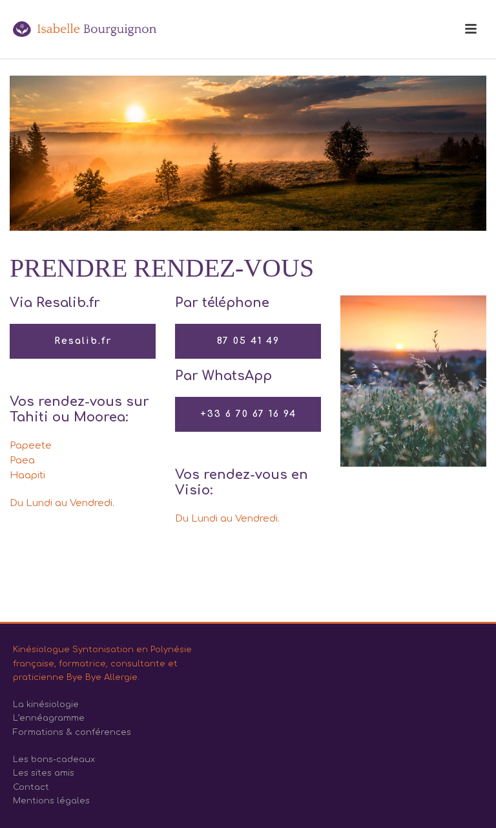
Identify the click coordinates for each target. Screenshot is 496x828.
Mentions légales (51, 800)
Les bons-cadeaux (54, 759)
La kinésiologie (46, 704)
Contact (31, 787)
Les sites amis (43, 773)
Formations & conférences (72, 732)
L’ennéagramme (49, 718)
